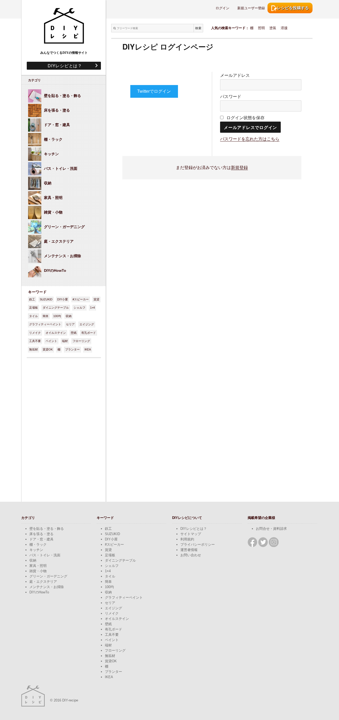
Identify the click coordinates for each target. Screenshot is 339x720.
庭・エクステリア (43, 582)
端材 (65, 341)
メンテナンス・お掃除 (46, 587)
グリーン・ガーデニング (48, 576)
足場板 (33, 307)
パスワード (230, 96)
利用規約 (187, 539)
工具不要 (35, 341)
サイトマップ (190, 534)
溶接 (284, 28)
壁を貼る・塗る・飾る (46, 529)
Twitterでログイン (154, 91)
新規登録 (239, 167)
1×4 (92, 307)
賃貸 (96, 299)
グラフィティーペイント (45, 324)
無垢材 (33, 349)
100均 (57, 316)
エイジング (86, 324)
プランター (72, 349)
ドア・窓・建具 (41, 539)
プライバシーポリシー (197, 544)
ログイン (222, 8)
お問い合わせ (190, 555)
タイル (33, 316)
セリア (70, 324)
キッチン (36, 550)
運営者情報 (189, 550)
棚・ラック (38, 544)
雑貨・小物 (38, 571)
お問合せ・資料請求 (271, 529)
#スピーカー (81, 299)
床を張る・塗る (41, 534)
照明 (261, 28)
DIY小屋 (62, 299)
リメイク (35, 332)
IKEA (87, 349)
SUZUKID (46, 299)
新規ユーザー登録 (251, 8)
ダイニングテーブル (56, 307)
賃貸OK (48, 349)
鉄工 (32, 299)
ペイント (51, 341)
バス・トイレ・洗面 (44, 555)
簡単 (45, 316)
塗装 (272, 28)
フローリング (81, 341)
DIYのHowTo (39, 592)
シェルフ (79, 307)
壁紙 (74, 332)
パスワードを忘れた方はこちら (249, 139)
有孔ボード (88, 332)
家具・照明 (38, 566)
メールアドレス (235, 75)
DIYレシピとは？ (62, 66)
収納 (69, 316)
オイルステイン (56, 332)
